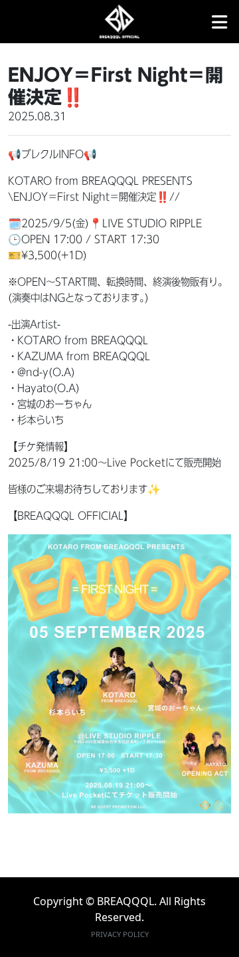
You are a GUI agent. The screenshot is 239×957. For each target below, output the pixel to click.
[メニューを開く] (219, 22)
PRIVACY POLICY (120, 934)
